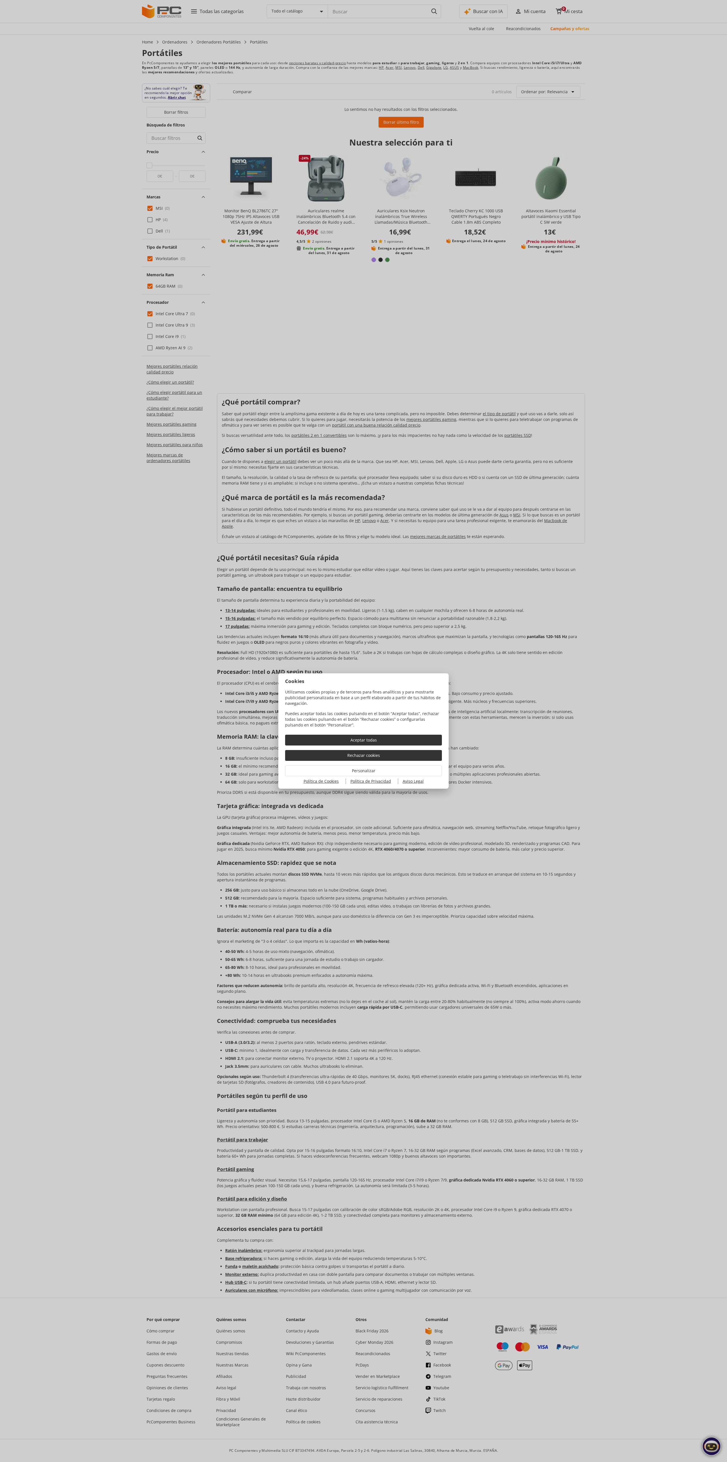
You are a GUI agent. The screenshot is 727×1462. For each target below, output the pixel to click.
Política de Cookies (321, 781)
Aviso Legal (413, 781)
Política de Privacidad (370, 781)
